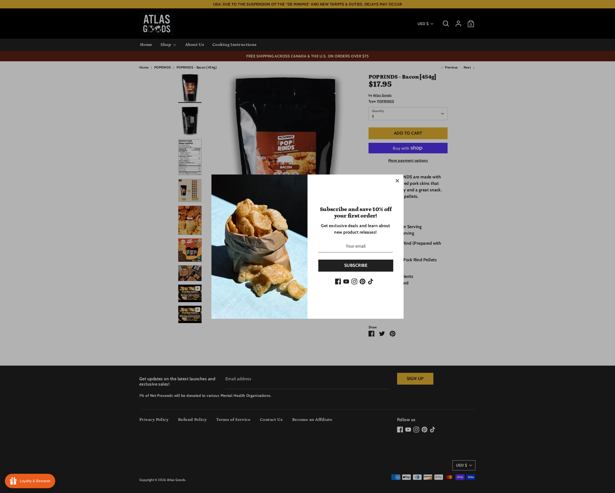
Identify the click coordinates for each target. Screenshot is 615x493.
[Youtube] (346, 281)
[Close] (397, 180)
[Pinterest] (362, 281)
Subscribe (355, 265)
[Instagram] (354, 281)
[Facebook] (338, 281)
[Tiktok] (371, 281)
